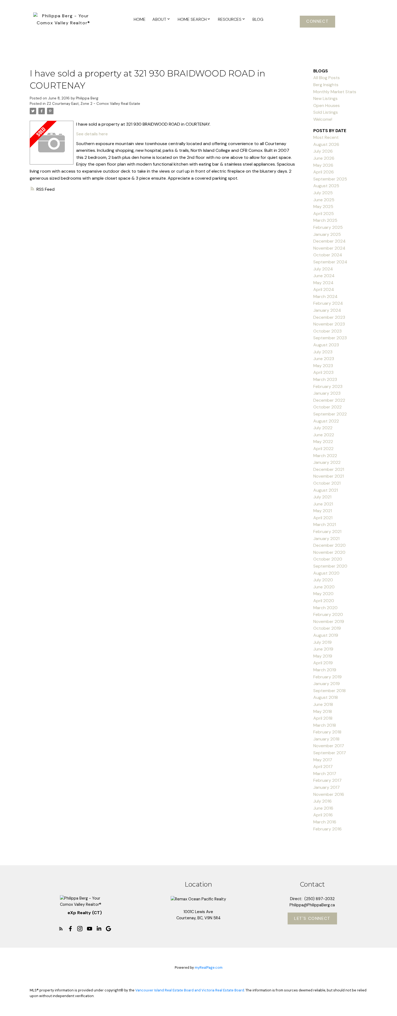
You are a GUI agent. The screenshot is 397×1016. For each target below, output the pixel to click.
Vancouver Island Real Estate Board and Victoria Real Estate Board (189, 990)
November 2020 (329, 552)
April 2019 (323, 663)
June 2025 (323, 200)
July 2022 (322, 428)
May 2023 (323, 365)
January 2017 (326, 787)
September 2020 (330, 566)
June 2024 (324, 276)
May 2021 (322, 511)
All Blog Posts (326, 78)
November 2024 (329, 248)
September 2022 (330, 414)
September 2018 (329, 690)
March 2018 (324, 725)
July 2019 (322, 642)
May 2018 (322, 711)
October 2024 (327, 255)
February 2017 (327, 780)
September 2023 (330, 338)
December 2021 (328, 469)
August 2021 (325, 490)
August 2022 (326, 421)
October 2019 (327, 628)
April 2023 (323, 372)
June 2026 (323, 158)
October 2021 (327, 483)
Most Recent (326, 137)
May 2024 (323, 283)
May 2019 (322, 656)
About (159, 19)
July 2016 (322, 801)
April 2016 (323, 815)
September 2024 (330, 262)
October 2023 (327, 331)
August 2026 (326, 144)
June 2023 (323, 358)
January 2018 (326, 739)
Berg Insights (325, 85)
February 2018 (327, 732)
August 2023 (326, 345)
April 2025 (323, 213)
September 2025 (330, 179)
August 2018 (325, 697)
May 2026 (323, 165)
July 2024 (323, 269)
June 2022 (323, 435)
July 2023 (322, 352)
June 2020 (324, 587)
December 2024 (329, 241)
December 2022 (329, 400)
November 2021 (328, 476)
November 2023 (329, 324)
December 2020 (329, 545)
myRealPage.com (209, 967)
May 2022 (323, 441)
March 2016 (324, 822)
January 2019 (326, 683)
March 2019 (324, 670)
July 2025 (323, 193)
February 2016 (327, 829)
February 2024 (328, 303)
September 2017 (329, 753)
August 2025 (326, 186)
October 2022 (327, 407)
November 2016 (328, 794)
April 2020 (323, 600)
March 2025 (325, 220)
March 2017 (324, 773)
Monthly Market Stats (334, 92)
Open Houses (326, 105)
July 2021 (322, 497)
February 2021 (327, 531)
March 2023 (325, 379)
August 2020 (326, 573)
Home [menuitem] (140, 19)
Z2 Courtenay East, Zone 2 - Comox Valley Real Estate (93, 103)
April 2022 (323, 448)
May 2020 (323, 593)
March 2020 (325, 608)
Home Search (192, 19)
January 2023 (327, 393)
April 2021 (322, 518)
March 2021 (324, 524)
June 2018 (323, 704)
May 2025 (323, 206)
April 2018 (322, 718)
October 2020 (327, 559)
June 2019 (323, 649)
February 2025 (328, 227)
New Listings (325, 98)
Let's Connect (312, 918)
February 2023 (327, 386)
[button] (317, 22)
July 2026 (323, 151)
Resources (229, 19)
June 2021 (323, 504)
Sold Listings (325, 112)
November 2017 (328, 746)
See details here (92, 134)
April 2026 (323, 172)
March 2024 (325, 296)
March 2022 (325, 455)
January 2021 (326, 538)
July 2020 (323, 580)
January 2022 (327, 462)
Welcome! (322, 119)
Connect (317, 21)
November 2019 (328, 621)
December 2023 (329, 317)
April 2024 (323, 289)
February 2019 (327, 677)
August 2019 (325, 635)
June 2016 (323, 808)
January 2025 (327, 234)
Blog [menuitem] (258, 19)
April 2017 (323, 766)
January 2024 (327, 310)
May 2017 (322, 760)
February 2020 (328, 614)
